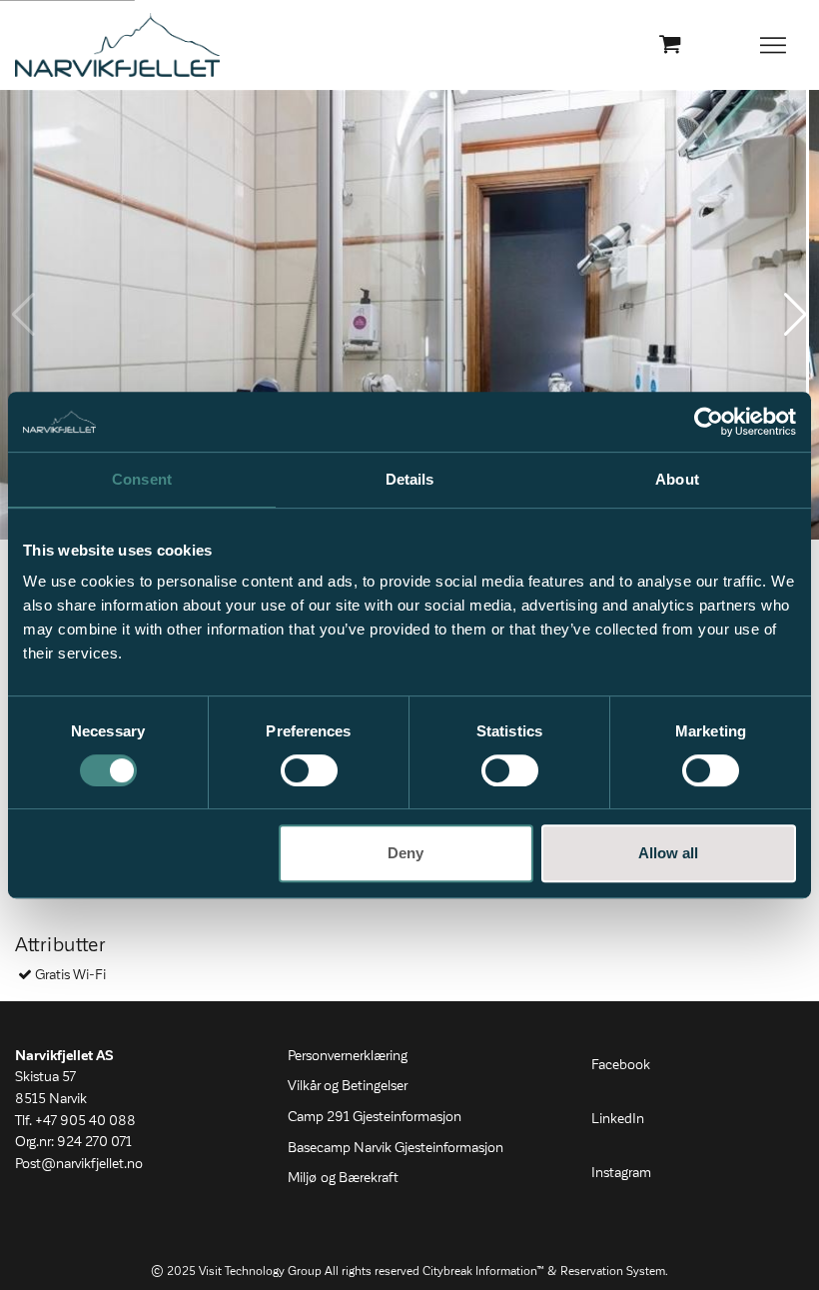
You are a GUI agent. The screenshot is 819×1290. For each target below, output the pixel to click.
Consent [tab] (142, 479)
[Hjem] (117, 45)
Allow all (668, 852)
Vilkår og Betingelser (348, 1086)
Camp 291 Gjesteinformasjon (374, 1117)
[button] (795, 315)
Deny (405, 852)
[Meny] (774, 45)
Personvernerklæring (348, 1056)
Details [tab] (410, 479)
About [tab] (677, 479)
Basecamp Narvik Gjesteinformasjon (395, 1148)
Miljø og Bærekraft (343, 1178)
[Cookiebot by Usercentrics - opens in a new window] (708, 422)
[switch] (309, 770)
